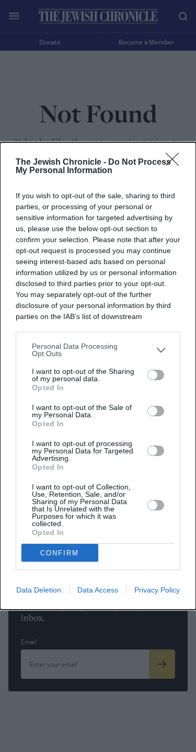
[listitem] (98, 350)
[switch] (155, 375)
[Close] (176, 163)
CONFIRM (59, 553)
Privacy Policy (157, 590)
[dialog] (98, 376)
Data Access (97, 590)
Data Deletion (38, 590)
